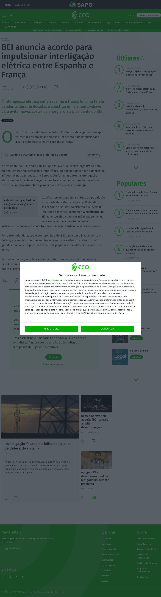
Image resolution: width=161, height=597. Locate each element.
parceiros (52, 280)
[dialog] (80, 298)
